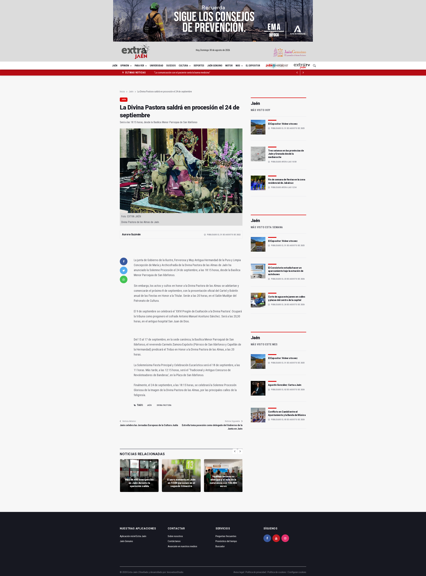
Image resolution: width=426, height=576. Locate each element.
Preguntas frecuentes (225, 536)
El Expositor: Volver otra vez (283, 123)
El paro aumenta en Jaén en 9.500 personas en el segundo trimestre (181, 483)
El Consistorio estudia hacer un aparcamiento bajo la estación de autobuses (285, 271)
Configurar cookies (297, 572)
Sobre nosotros (175, 536)
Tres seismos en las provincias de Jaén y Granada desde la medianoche (286, 153)
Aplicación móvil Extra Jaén (133, 536)
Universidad (156, 65)
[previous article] (303, 73)
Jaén (114, 65)
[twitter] (123, 270)
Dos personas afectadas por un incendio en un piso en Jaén (182, 74)
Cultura (183, 65)
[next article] (297, 73)
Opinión (124, 65)
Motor (229, 65)
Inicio (122, 91)
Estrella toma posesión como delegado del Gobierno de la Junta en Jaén (212, 427)
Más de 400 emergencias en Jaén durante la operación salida (139, 483)
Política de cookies (277, 572)
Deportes (199, 65)
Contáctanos (174, 541)
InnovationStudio (175, 572)
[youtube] (276, 538)
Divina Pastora (164, 405)
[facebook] (123, 261)
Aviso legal (238, 572)
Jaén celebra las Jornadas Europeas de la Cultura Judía (149, 425)
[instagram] (285, 538)
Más (238, 65)
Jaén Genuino (214, 65)
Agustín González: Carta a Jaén (284, 385)
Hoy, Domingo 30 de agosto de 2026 (213, 50)
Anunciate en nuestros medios (182, 546)
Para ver (139, 65)
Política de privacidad (256, 572)
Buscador (220, 546)
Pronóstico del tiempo (226, 541)
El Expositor (253, 65)
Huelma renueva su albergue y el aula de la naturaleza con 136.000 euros (223, 481)
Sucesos (171, 65)
